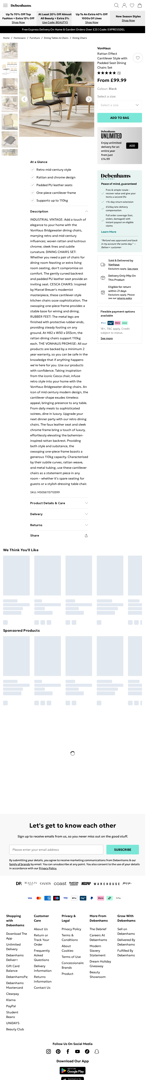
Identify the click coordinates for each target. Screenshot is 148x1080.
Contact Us (42, 987)
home (6, 37)
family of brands (19, 864)
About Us (41, 929)
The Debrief (98, 929)
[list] (56, 99)
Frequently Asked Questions (42, 955)
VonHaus (104, 48)
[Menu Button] (5, 5)
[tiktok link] (87, 1051)
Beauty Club (15, 1029)
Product (67, 974)
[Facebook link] (68, 1051)
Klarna (11, 1000)
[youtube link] (77, 1051)
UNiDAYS (12, 1023)
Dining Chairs (79, 37)
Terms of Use (71, 957)
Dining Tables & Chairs (56, 37)
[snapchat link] (96, 1051)
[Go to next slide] (89, 99)
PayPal (11, 1006)
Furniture (35, 37)
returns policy (124, 298)
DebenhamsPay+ (18, 977)
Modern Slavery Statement (98, 950)
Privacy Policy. (48, 868)
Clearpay (12, 994)
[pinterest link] (58, 1051)
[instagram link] (48, 1051)
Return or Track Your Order (41, 939)
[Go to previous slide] (24, 99)
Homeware (20, 37)
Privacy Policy (71, 929)
